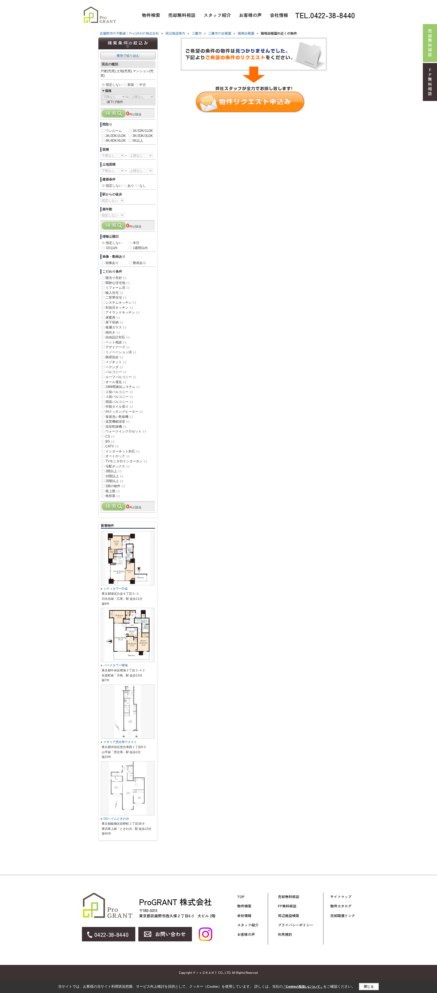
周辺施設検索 (288, 916)
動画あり (139, 263)
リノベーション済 (120, 352)
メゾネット (115, 362)
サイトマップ (341, 897)
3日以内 (111, 248)
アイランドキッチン (122, 312)
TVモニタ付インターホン (126, 461)
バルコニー (115, 372)
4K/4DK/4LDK (115, 140)
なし (142, 186)
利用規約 (285, 934)
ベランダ (114, 367)
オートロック (117, 456)
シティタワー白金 (115, 588)
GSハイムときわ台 (116, 818)
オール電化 (115, 382)
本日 (136, 243)
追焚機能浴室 (117, 421)
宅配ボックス (117, 466)
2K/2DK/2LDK (115, 136)
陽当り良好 (115, 278)
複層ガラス (115, 327)
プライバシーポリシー (295, 925)
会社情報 (279, 15)
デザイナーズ (117, 347)
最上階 (112, 491)
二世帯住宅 (115, 297)
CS (109, 436)
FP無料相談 (287, 906)
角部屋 (112, 496)
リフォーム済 (117, 287)
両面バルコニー (119, 402)
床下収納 (114, 322)
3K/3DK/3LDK (143, 136)
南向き (112, 332)
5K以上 (138, 140)
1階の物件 (115, 486)
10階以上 (114, 476)
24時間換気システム (122, 387)
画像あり (112, 263)
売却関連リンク (342, 916)
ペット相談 (115, 342)
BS (109, 441)
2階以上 (113, 471)
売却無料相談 (181, 15)
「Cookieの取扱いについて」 (303, 986)
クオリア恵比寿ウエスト (120, 742)
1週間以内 (140, 248)
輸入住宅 (114, 293)
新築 (130, 85)
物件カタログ (341, 906)
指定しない (114, 85)
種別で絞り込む (128, 55)
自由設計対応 (117, 337)
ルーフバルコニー (120, 377)
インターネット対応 (122, 451)
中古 (142, 85)
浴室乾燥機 (115, 426)
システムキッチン (120, 302)
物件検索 (151, 15)
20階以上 (114, 481)
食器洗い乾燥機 (119, 417)
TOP (241, 897)
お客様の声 (250, 15)
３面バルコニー (119, 397)
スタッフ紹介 (217, 15)
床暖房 (112, 317)
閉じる (369, 986)
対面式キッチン (119, 307)
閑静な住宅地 (117, 283)
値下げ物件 (115, 102)
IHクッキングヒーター (124, 411)
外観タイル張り (119, 406)
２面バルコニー (119, 392)
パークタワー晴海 (115, 665)
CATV (111, 446)
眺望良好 (114, 357)
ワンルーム (113, 131)
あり (130, 186)
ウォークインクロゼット (125, 431)
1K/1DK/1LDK (143, 131)
